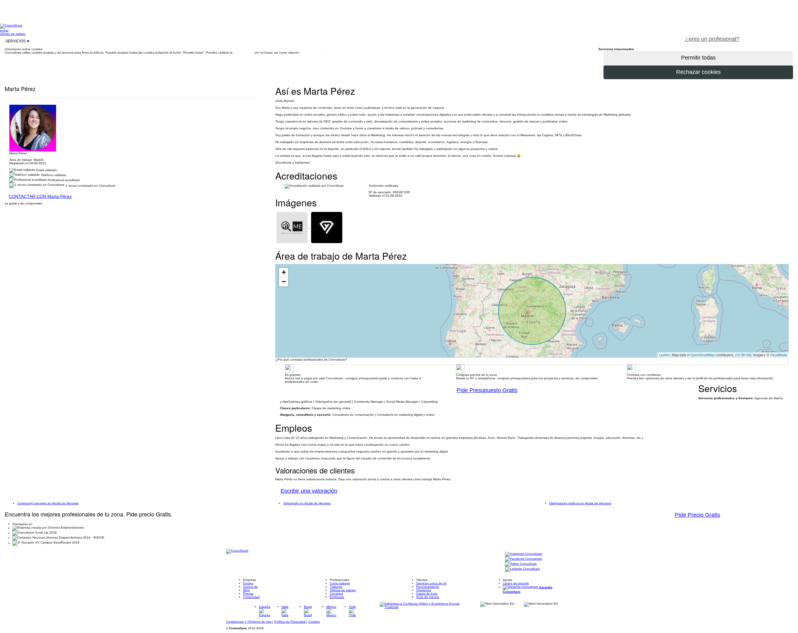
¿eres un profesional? (712, 39)
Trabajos (336, 586)
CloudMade (778, 354)
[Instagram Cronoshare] (523, 554)
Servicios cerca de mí (431, 583)
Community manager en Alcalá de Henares (48, 503)
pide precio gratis (771, 35)
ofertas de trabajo (13, 34)
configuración (243, 52)
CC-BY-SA (743, 354)
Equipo (248, 583)
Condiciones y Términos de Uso (249, 621)
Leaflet (664, 354)
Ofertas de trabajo (343, 590)
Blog (246, 590)
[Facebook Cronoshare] (523, 559)
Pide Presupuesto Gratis (487, 390)
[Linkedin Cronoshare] (522, 569)
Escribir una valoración (309, 491)
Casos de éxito (427, 593)
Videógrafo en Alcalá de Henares (307, 503)
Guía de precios (427, 597)
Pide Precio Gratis (697, 515)
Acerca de (250, 586)
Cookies (314, 621)
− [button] (284, 281)
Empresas (337, 597)
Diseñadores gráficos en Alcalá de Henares (580, 503)
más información (312, 52)
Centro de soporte (516, 583)
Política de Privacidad (290, 621)
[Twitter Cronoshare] (521, 564)
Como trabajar (340, 583)
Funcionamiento (427, 586)
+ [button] (284, 272)
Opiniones (423, 590)
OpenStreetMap (702, 354)
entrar (4, 30)
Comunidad (251, 597)
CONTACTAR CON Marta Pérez (40, 196)
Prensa (248, 593)
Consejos (336, 593)
